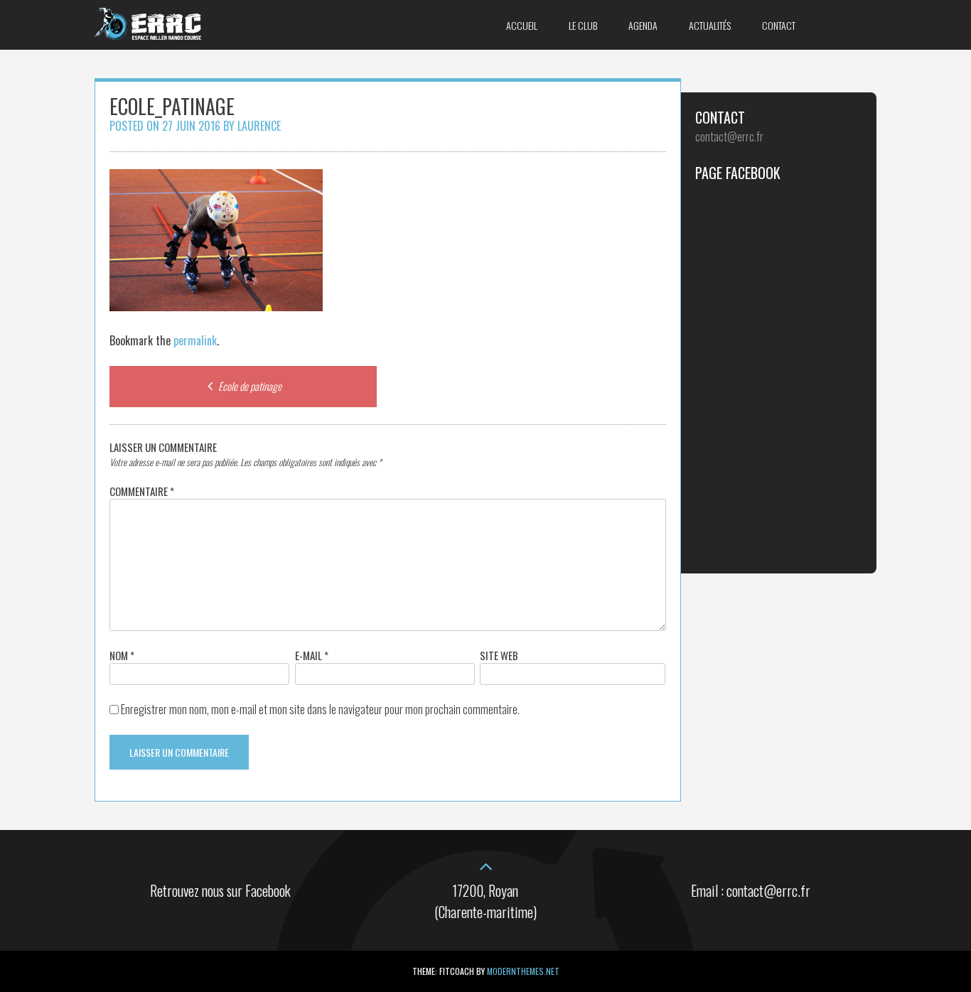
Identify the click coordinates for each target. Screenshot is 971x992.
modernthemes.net (523, 971)
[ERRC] (148, 34)
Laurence (259, 125)
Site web (499, 655)
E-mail (311, 655)
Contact (778, 25)
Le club (583, 25)
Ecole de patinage (248, 386)
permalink (195, 340)
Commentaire (141, 491)
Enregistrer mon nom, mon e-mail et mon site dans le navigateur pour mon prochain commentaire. (320, 709)
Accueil (521, 25)
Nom (121, 655)
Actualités (710, 25)
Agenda (643, 25)
